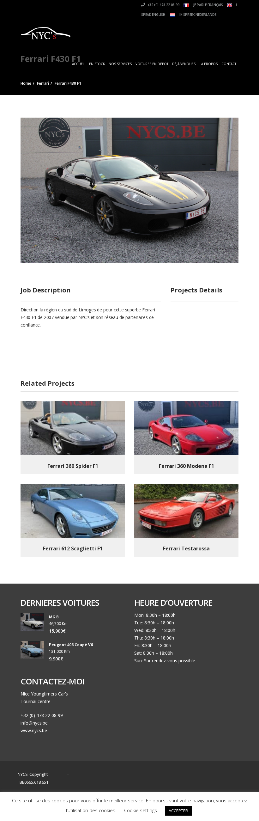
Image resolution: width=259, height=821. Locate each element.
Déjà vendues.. (184, 64)
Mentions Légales (181, 782)
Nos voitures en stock (178, 775)
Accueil (78, 64)
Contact (228, 64)
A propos (209, 64)
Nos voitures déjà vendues (129, 782)
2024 (59, 774)
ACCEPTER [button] (178, 810)
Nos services (120, 64)
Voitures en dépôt (152, 64)
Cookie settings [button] (140, 810)
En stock (97, 64)
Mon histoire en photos (126, 775)
